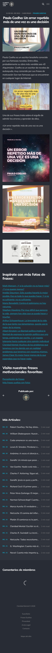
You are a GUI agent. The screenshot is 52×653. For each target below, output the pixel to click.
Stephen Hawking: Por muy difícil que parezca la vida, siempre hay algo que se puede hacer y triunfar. (25, 313)
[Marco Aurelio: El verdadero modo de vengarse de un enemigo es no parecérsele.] (26, 506)
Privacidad (26, 621)
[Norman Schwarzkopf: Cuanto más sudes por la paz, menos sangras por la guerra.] (26, 500)
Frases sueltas (39, 13)
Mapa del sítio (26, 636)
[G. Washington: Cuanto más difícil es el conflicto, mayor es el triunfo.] (26, 546)
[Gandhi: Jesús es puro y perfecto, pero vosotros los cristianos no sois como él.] (26, 480)
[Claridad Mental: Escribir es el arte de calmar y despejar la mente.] (26, 526)
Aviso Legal (26, 625)
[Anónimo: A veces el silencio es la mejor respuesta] (26, 453)
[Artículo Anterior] (4, 395)
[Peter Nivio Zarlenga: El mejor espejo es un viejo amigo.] (26, 493)
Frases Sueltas (26, 617)
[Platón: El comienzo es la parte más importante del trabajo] (26, 519)
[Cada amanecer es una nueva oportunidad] (26, 440)
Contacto (26, 628)
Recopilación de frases (13, 379)
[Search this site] (43, 4)
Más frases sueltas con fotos (16, 382)
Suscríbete (26, 614)
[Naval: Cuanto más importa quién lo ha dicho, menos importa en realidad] (26, 552)
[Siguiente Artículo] (47, 395)
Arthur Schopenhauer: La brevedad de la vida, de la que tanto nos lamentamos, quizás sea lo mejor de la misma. (25, 324)
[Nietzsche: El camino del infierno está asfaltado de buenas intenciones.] (26, 513)
